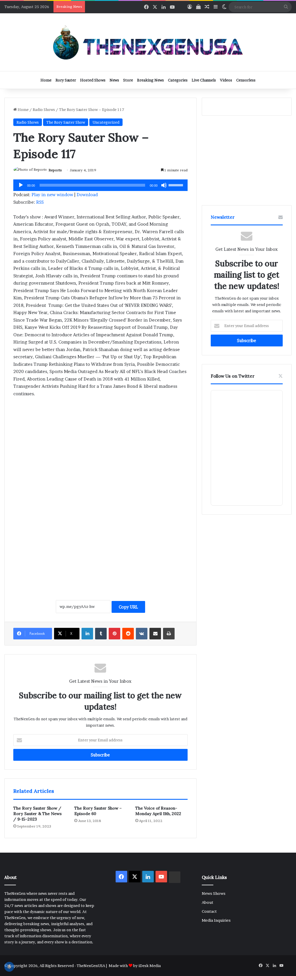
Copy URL (128, 606)
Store (128, 80)
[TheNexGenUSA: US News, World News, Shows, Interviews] (148, 42)
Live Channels (204, 80)
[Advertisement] (100, 444)
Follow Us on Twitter (233, 376)
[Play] (21, 185)
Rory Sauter (66, 80)
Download (87, 194)
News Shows (213, 893)
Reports (55, 170)
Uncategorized (105, 122)
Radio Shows (44, 109)
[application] (100, 185)
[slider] (177, 184)
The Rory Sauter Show (65, 122)
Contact (209, 911)
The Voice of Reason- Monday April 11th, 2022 (158, 811)
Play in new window (52, 194)
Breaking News (150, 80)
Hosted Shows (93, 80)
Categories (178, 80)
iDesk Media (149, 965)
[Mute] (164, 185)
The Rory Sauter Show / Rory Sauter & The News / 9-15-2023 (37, 814)
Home (45, 80)
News (114, 80)
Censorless (246, 80)
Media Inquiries (216, 920)
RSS (40, 202)
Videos (226, 80)
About (207, 902)
